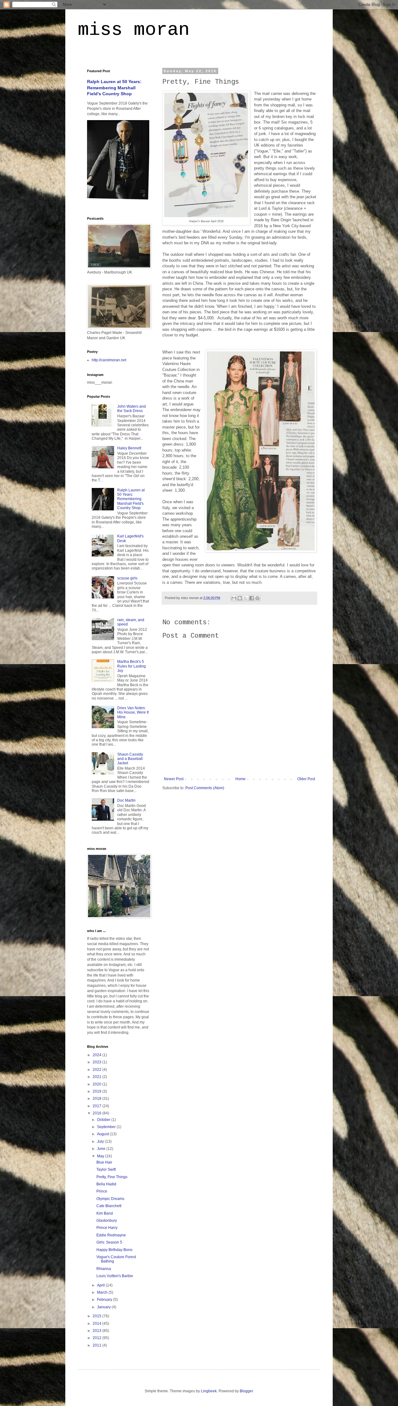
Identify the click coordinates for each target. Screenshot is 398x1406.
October (104, 1120)
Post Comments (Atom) (204, 788)
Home (240, 779)
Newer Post (173, 779)
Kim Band (104, 1213)
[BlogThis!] (240, 598)
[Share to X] (246, 598)
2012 (97, 1338)
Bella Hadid (106, 1184)
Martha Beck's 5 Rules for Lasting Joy (131, 666)
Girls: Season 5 (109, 1242)
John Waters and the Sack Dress (131, 408)
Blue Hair (104, 1162)
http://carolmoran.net (109, 360)
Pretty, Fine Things (111, 1177)
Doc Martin (126, 800)
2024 (97, 1055)
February (105, 1299)
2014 (97, 1323)
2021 (97, 1077)
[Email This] (234, 598)
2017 (97, 1106)
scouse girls (127, 578)
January (104, 1307)
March (103, 1292)
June (101, 1148)
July (101, 1141)
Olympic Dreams (110, 1199)
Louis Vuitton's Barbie (114, 1276)
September (107, 1127)
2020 (97, 1084)
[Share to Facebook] (251, 598)
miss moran (134, 29)
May (101, 1156)
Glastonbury (106, 1220)
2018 (97, 1098)
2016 (97, 1113)
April (101, 1285)
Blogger (246, 1391)
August (103, 1134)
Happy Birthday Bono (114, 1250)
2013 (97, 1331)
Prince (101, 1191)
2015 (97, 1316)
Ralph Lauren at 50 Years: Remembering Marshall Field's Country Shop (114, 87)
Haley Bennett (129, 448)
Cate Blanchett (108, 1206)
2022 (97, 1069)
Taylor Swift (106, 1169)
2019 (97, 1091)
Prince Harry (107, 1228)
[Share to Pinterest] (257, 598)
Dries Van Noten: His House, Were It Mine (133, 712)
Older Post (306, 779)
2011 (97, 1345)
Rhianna (103, 1269)
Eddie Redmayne (111, 1235)
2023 (97, 1062)
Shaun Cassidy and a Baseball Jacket (130, 759)
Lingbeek (209, 1391)
